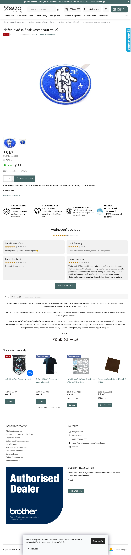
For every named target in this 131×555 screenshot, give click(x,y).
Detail (10, 401)
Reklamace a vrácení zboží (16, 447)
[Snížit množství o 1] (12, 180)
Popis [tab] (7, 297)
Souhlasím (98, 541)
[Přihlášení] (106, 9)
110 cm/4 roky (41, 407)
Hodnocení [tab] (28, 297)
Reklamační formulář (14, 450)
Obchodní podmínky (14, 431)
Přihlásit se (76, 491)
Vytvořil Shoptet (121, 549)
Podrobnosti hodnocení (45, 34)
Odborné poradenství (14, 457)
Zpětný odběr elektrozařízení (17, 441)
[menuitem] (9, 15)
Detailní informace (10, 195)
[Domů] (5, 22)
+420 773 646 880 (79, 439)
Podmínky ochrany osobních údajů (19, 434)
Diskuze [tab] (38, 297)
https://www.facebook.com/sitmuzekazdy (88, 443)
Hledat (59, 10)
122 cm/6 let (55, 407)
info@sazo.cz (77, 431)
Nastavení (33, 548)
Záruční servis (11, 444)
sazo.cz (75, 447)
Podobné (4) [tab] (16, 297)
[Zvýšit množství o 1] (12, 177)
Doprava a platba (13, 438)
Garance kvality (12, 454)
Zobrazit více (65, 285)
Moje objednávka (13, 460)
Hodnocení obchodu (65, 229)
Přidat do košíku (26, 178)
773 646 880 (77, 435)
